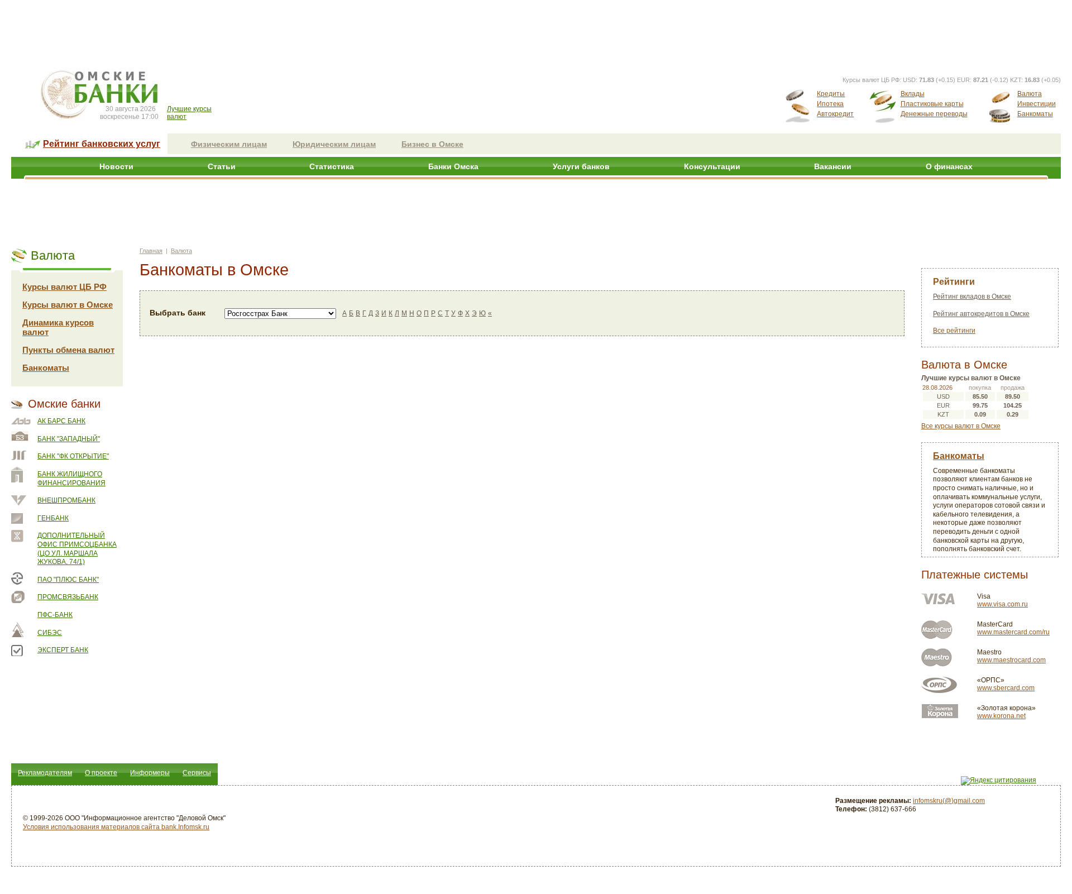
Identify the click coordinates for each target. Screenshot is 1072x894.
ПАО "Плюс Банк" (68, 580)
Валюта (1029, 94)
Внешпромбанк (66, 500)
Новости (116, 166)
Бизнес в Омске (432, 144)
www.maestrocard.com (1011, 660)
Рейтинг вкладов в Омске (972, 296)
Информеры (150, 773)
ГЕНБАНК (53, 518)
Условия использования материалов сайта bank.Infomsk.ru (116, 827)
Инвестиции (1036, 104)
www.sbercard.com (1006, 688)
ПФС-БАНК (55, 615)
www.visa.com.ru (1002, 604)
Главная (151, 250)
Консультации (712, 166)
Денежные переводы (934, 114)
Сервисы (197, 773)
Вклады (913, 94)
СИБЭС (49, 633)
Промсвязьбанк (67, 597)
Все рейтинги (954, 330)
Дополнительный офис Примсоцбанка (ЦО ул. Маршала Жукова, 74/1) (77, 549)
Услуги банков (581, 166)
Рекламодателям (45, 773)
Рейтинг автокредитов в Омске (981, 314)
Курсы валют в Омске (67, 304)
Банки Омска (453, 166)
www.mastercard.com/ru (1013, 632)
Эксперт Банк (62, 650)
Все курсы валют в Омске (961, 426)
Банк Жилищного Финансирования (71, 478)
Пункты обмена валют (68, 350)
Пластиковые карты (932, 104)
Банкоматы (1035, 114)
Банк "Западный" (68, 439)
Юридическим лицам (334, 144)
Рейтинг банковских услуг (101, 144)
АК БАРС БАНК (61, 421)
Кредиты (831, 94)
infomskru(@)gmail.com (949, 801)
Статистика (331, 166)
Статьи (222, 166)
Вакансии (832, 166)
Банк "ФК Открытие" (73, 456)
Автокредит (835, 114)
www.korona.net (1001, 716)
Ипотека (830, 104)
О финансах (949, 166)
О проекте (101, 773)
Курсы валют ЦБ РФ (64, 286)
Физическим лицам (229, 144)
